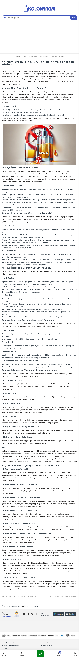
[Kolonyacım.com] (39, 12)
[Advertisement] (39, 37)
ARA (73, 18)
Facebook (57, 597)
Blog (17, 597)
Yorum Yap (32, 597)
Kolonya (22, 597)
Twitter (65, 597)
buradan (23, 606)
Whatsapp (74, 597)
